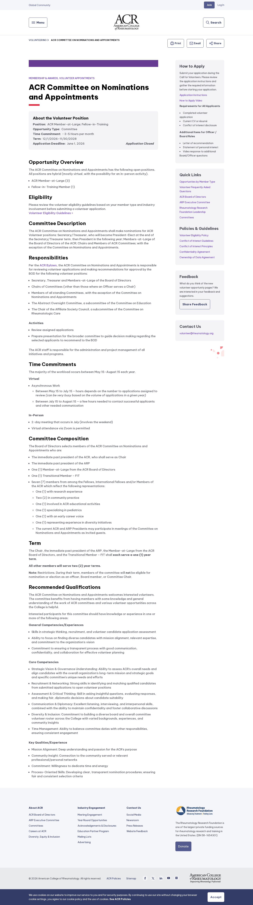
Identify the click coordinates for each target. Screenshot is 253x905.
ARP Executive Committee (195, 202)
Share (217, 43)
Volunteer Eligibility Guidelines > (51, 213)
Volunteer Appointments (76, 78)
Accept (216, 897)
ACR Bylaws (48, 265)
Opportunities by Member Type (197, 181)
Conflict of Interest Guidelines (196, 240)
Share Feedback (194, 304)
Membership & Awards (43, 78)
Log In (221, 5)
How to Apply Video (191, 100)
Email (197, 43)
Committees (187, 217)
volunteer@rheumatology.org (196, 333)
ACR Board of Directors (193, 196)
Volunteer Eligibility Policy (194, 235)
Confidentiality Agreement (195, 251)
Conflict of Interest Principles (196, 246)
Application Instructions (193, 95)
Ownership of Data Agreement (197, 257)
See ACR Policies (120, 899)
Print (178, 43)
